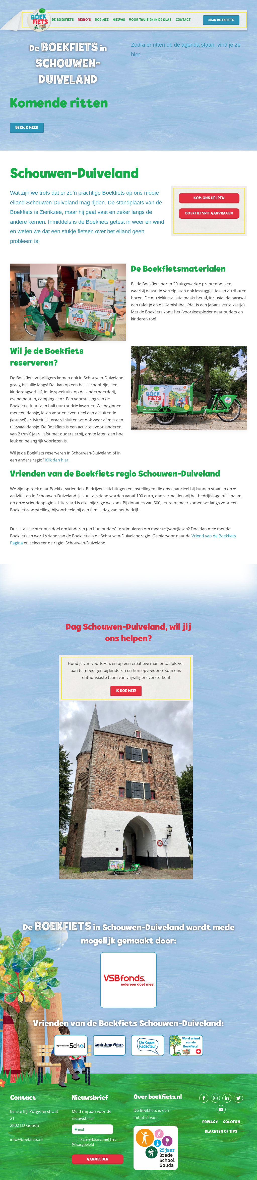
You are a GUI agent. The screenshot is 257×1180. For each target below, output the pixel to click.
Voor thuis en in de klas (150, 20)
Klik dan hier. (57, 460)
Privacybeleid (83, 1144)
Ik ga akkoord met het (94, 1142)
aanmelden (97, 1159)
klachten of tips (221, 1132)
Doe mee (102, 20)
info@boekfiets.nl (26, 1139)
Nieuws (119, 20)
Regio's (84, 20)
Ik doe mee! (126, 691)
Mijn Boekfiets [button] (221, 20)
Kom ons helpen (209, 198)
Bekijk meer (26, 128)
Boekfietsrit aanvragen (209, 213)
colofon (231, 1122)
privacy (210, 1122)
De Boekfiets (63, 20)
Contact (183, 20)
